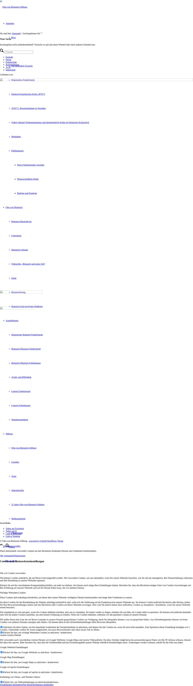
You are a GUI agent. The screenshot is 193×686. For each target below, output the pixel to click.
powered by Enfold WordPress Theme (46, 541)
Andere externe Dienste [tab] (10, 635)
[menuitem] (99, 547)
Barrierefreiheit (12, 65)
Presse (8, 59)
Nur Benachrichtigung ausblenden (38, 684)
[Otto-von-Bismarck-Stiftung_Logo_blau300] (13, 7)
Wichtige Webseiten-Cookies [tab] (13, 592)
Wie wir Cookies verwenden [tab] (12, 573)
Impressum (10, 70)
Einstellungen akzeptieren (11, 684)
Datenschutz (11, 62)
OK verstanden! (7, 556)
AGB (8, 67)
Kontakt (9, 57)
